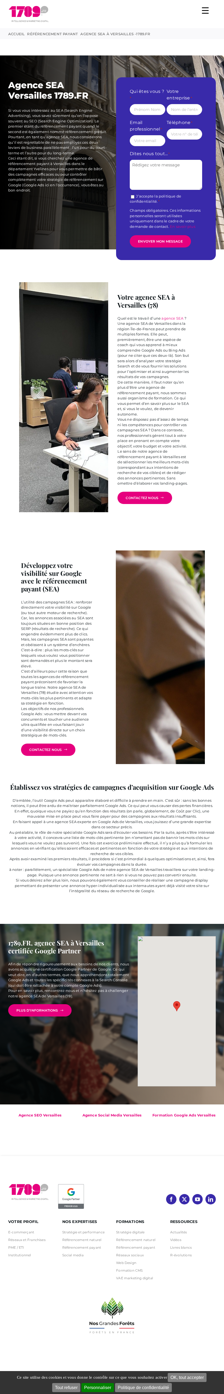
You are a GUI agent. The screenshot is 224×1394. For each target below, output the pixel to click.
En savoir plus (182, 226)
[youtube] (197, 1199)
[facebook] (171, 1199)
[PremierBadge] (71, 1185)
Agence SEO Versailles (40, 1115)
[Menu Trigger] (205, 10)
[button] (176, 1006)
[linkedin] (210, 1199)
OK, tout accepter (187, 1377)
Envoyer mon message (160, 241)
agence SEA (172, 318)
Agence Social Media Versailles (112, 1115)
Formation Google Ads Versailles (184, 1115)
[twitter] (184, 1199)
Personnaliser (97, 1387)
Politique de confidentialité (143, 1387)
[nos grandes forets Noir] (112, 1294)
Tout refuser (66, 1387)
